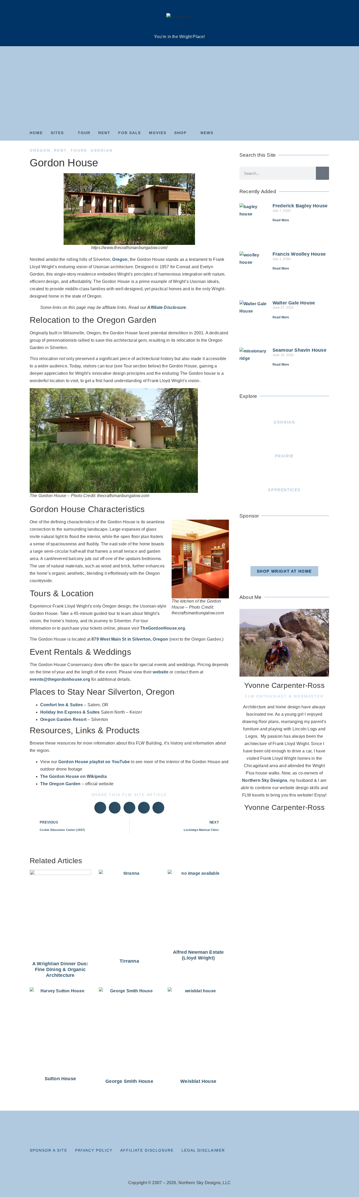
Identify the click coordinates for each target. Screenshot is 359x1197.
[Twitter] (292, 1152)
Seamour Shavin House (299, 350)
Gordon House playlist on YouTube (94, 762)
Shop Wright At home (284, 571)
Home (36, 133)
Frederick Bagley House (300, 205)
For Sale (129, 133)
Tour (84, 133)
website (160, 672)
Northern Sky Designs (264, 780)
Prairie (284, 456)
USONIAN (284, 422)
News (207, 133)
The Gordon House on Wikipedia (73, 776)
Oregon (40, 150)
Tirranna (129, 961)
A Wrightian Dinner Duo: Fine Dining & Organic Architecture (60, 969)
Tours (78, 150)
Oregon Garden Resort (63, 719)
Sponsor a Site (48, 1150)
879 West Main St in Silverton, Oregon (129, 639)
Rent (104, 133)
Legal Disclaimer (203, 1150)
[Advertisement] (179, 85)
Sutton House (60, 1078)
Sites (57, 133)
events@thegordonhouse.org (60, 679)
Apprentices (284, 490)
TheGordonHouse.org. (163, 628)
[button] (100, 808)
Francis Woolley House (299, 254)
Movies (157, 133)
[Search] (322, 173)
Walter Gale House (294, 302)
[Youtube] (325, 1152)
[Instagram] (303, 1152)
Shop (180, 133)
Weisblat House (198, 1081)
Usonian (102, 150)
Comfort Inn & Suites (61, 705)
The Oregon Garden (60, 784)
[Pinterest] (314, 1152)
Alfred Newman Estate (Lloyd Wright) (198, 955)
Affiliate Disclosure (166, 307)
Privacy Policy (93, 1150)
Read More (281, 220)
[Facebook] (281, 1152)
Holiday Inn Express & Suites (70, 712)
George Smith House (129, 1081)
